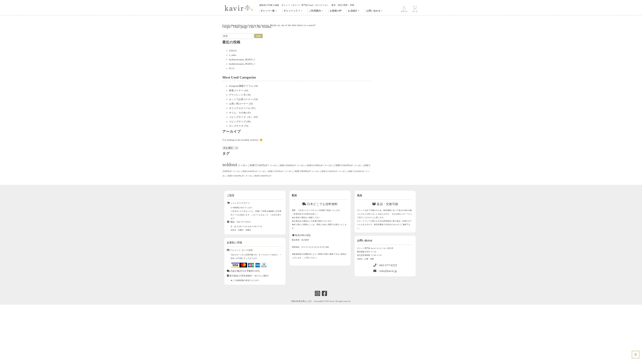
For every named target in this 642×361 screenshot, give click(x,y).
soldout (229, 164)
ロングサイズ (236, 126)
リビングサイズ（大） (241, 117)
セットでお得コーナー (241, 99)
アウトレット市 (237, 95)
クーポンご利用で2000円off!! (283, 165)
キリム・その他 (237, 112)
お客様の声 (336, 11)
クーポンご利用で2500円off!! (310, 165)
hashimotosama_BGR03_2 (242, 59)
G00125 (233, 50)
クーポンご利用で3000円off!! (338, 165)
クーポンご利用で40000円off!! (258, 176)
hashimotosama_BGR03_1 (242, 64)
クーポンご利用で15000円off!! (325, 171)
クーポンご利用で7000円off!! (271, 171)
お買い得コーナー (238, 103)
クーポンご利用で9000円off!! (298, 171)
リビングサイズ (237, 121)
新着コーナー (236, 90)
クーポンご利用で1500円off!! (253, 165)
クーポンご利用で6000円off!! (245, 171)
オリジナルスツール (240, 108)
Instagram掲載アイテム (241, 86)
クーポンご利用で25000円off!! (352, 171)
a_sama (232, 55)
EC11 (231, 68)
